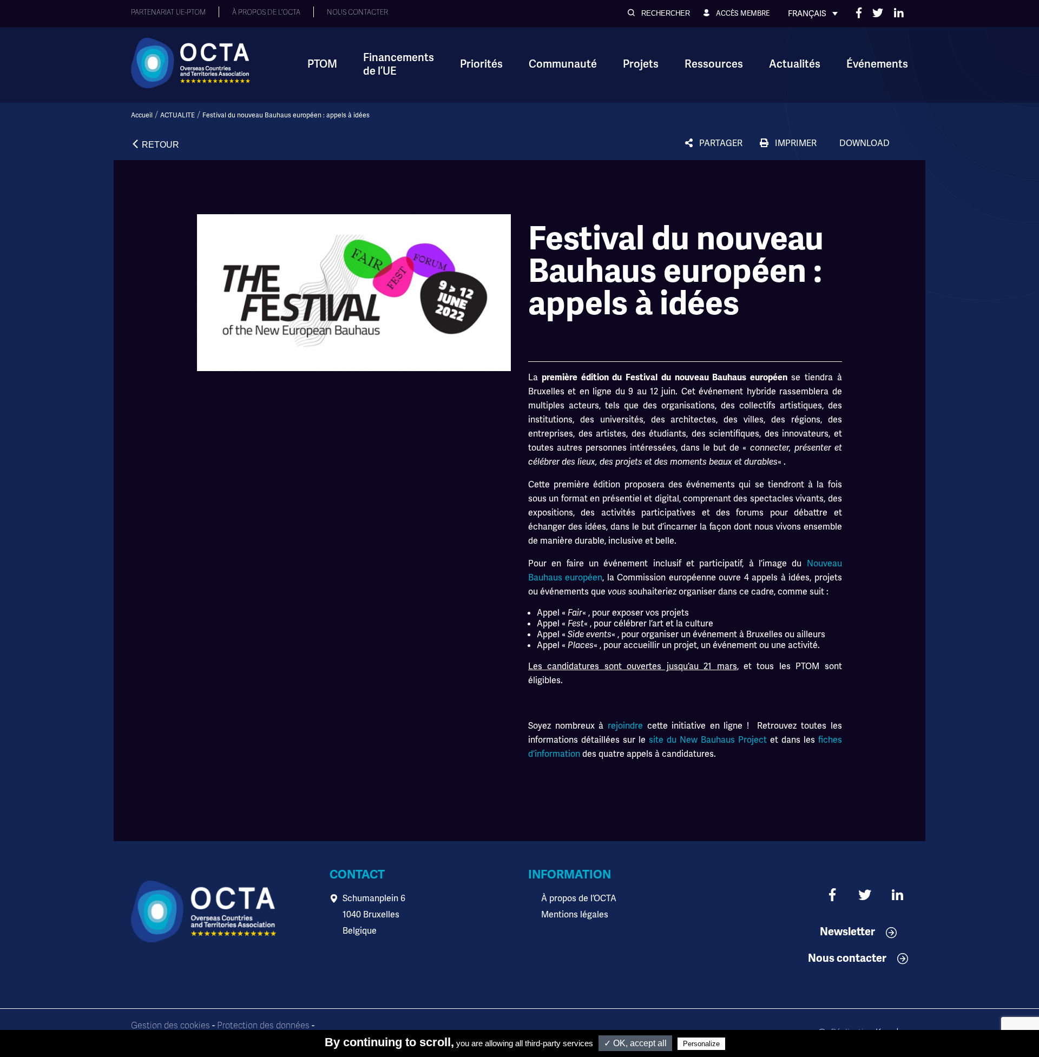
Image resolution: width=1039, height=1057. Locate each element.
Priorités (481, 64)
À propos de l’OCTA (578, 898)
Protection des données (263, 1025)
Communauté (563, 64)
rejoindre (625, 725)
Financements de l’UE (398, 64)
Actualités (794, 64)
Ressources (714, 64)
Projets (641, 64)
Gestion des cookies (170, 1025)
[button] (659, 13)
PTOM (322, 64)
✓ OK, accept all (635, 1043)
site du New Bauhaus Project (708, 739)
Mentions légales (574, 914)
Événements (877, 64)
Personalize (701, 1044)
